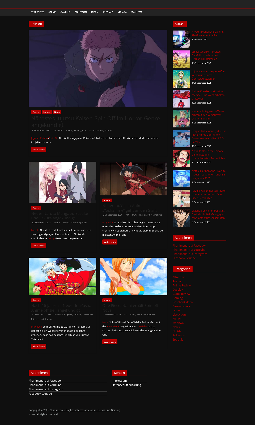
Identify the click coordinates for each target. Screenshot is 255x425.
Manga (122, 12)
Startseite (37, 12)
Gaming (65, 12)
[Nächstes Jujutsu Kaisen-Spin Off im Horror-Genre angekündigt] (98, 32)
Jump (52, 238)
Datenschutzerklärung (126, 385)
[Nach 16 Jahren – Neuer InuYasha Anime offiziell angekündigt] (62, 260)
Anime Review (182, 285)
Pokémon (80, 12)
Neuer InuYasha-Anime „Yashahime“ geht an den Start (129, 208)
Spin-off (108, 130)
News (57, 111)
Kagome (68, 314)
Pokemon (179, 335)
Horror (77, 130)
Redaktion (58, 130)
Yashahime (156, 214)
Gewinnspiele (181, 306)
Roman (99, 130)
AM (128, 214)
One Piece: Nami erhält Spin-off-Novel (131, 307)
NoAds (177, 331)
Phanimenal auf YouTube (189, 250)
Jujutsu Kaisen (88, 130)
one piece (141, 314)
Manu (57, 222)
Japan (94, 12)
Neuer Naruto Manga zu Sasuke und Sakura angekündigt (59, 215)
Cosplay (178, 289)
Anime (52, 12)
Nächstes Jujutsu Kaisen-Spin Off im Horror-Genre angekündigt (95, 121)
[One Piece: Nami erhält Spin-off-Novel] (133, 260)
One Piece (113, 326)
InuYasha (136, 214)
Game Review (181, 294)
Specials (108, 12)
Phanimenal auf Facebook (189, 245)
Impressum (119, 381)
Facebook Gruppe (184, 258)
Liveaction (179, 314)
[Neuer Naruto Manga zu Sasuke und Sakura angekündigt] (62, 164)
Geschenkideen (183, 302)
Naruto (74, 222)
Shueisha (141, 326)
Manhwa (136, 12)
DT (125, 314)
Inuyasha (107, 222)
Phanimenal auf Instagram (190, 254)
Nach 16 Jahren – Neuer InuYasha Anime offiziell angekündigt (61, 307)
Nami (132, 314)
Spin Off (53, 138)
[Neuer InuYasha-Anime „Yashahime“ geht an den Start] (133, 164)
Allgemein (179, 277)
